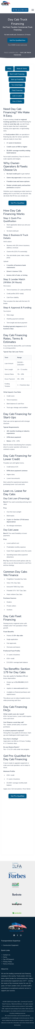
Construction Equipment (10, 945)
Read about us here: (12, 872)
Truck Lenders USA (11, 52)
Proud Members (15, 863)
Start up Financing (17, 79)
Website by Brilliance (16, 1004)
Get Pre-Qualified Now (17, 40)
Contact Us (6, 955)
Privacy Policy (7, 962)
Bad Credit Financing (17, 74)
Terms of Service (8, 964)
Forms (5, 957)
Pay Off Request (8, 959)
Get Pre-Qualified (17, 203)
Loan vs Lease (17, 96)
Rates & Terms (22, 69)
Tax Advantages (17, 85)
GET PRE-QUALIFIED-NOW (20, 10)
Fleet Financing (17, 90)
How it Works (17, 101)
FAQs (9, 69)
